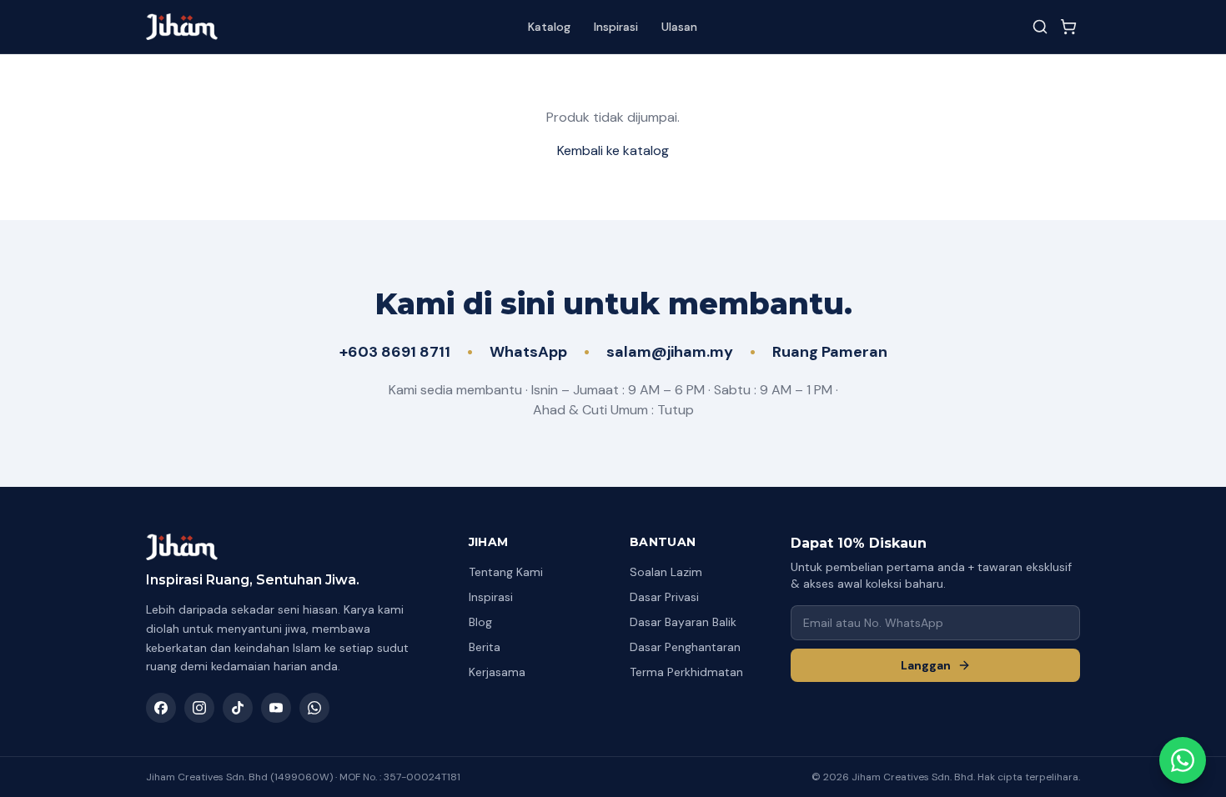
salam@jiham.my (669, 352)
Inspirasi (616, 26)
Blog (480, 621)
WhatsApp (528, 352)
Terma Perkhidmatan (686, 671)
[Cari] (1040, 26)
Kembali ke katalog (613, 150)
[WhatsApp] (314, 708)
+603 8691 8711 (394, 352)
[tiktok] (238, 708)
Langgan (926, 665)
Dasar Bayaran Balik (683, 621)
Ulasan (679, 26)
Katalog (549, 26)
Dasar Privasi (664, 596)
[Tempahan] (1068, 26)
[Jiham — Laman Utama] (182, 26)
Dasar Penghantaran (685, 646)
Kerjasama (497, 671)
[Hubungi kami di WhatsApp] (1182, 760)
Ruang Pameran (829, 352)
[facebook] (161, 708)
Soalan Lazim (666, 571)
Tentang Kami (506, 571)
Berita (484, 646)
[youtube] (276, 708)
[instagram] (199, 708)
